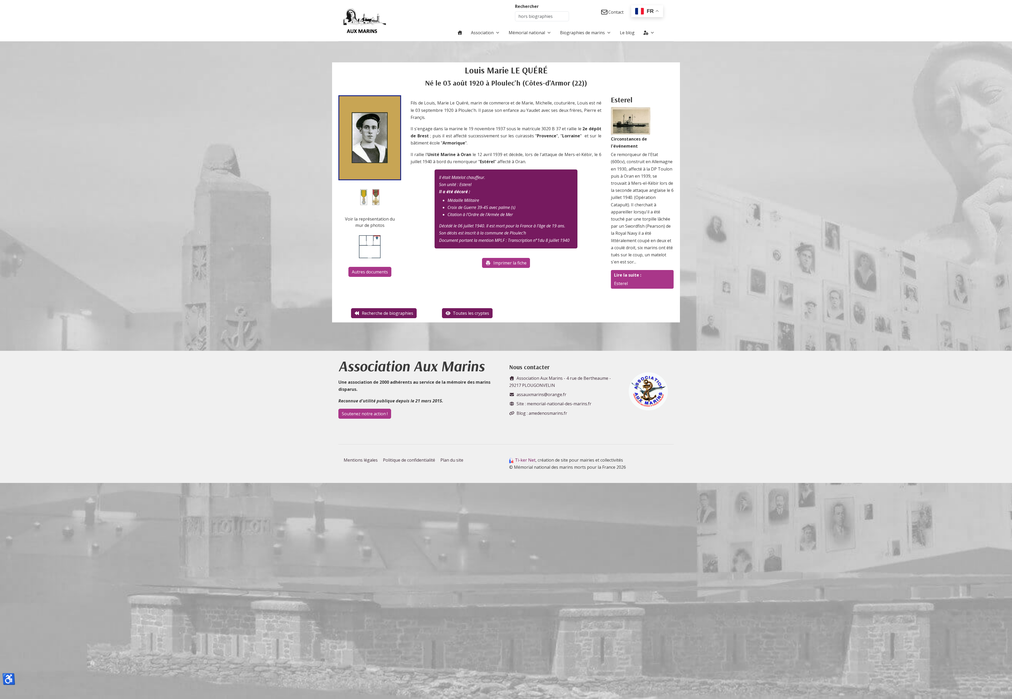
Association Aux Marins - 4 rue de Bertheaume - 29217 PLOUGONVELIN (560, 381)
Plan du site (451, 460)
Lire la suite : (627, 275)
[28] (630, 121)
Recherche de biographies (387, 313)
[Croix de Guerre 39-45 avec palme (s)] (375, 197)
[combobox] (542, 16)
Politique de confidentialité (409, 460)
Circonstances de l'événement (629, 142)
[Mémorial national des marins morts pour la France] (365, 20)
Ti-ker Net (525, 460)
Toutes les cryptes (471, 313)
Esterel (621, 283)
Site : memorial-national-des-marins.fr (554, 404)
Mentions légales (361, 460)
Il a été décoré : (454, 191)
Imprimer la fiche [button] (510, 263)
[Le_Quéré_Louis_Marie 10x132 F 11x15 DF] (369, 137)
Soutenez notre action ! (365, 414)
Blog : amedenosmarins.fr (542, 413)
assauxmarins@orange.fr (541, 394)
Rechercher (527, 6)
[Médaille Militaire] (363, 197)
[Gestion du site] (649, 32)
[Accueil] (460, 32)
